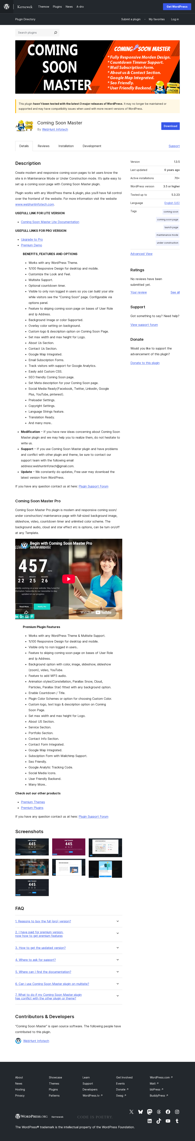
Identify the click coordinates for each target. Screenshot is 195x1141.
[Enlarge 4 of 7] (80, 843)
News (18, 1083)
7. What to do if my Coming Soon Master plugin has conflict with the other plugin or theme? (48, 996)
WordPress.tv (93, 1095)
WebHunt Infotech (55, 129)
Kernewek (57, 1116)
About (19, 1077)
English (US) (172, 203)
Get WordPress (177, 6)
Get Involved (124, 1077)
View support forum (144, 325)
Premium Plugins (32, 808)
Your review (138, 292)
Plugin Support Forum (93, 486)
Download (170, 126)
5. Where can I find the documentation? (43, 972)
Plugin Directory (25, 19)
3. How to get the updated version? (40, 948)
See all (175, 292)
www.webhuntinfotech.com (34, 204)
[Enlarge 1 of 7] (44, 843)
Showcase (55, 1077)
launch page (171, 227)
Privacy (20, 1095)
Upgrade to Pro (32, 239)
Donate (122, 1089)
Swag (121, 1095)
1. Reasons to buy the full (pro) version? (43, 921)
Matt (154, 1083)
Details (24, 146)
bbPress (157, 1089)
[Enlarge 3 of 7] (44, 884)
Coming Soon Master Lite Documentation (50, 222)
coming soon (171, 211)
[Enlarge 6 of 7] (117, 843)
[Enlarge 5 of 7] (80, 864)
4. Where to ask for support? (35, 960)
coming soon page (167, 219)
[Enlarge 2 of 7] (44, 864)
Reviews (44, 146)
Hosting (20, 1089)
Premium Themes (33, 802)
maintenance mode (167, 235)
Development (92, 146)
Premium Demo (31, 245)
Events (120, 1083)
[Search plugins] (55, 32)
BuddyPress (159, 1095)
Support (174, 146)
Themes (54, 1083)
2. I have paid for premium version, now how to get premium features (39, 934)
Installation (66, 146)
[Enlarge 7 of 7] (117, 865)
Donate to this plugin (145, 363)
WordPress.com (161, 1077)
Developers (90, 1089)
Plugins (53, 1089)
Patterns (54, 1095)
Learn (86, 1077)
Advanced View (141, 254)
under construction (167, 242)
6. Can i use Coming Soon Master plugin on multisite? (52, 984)
